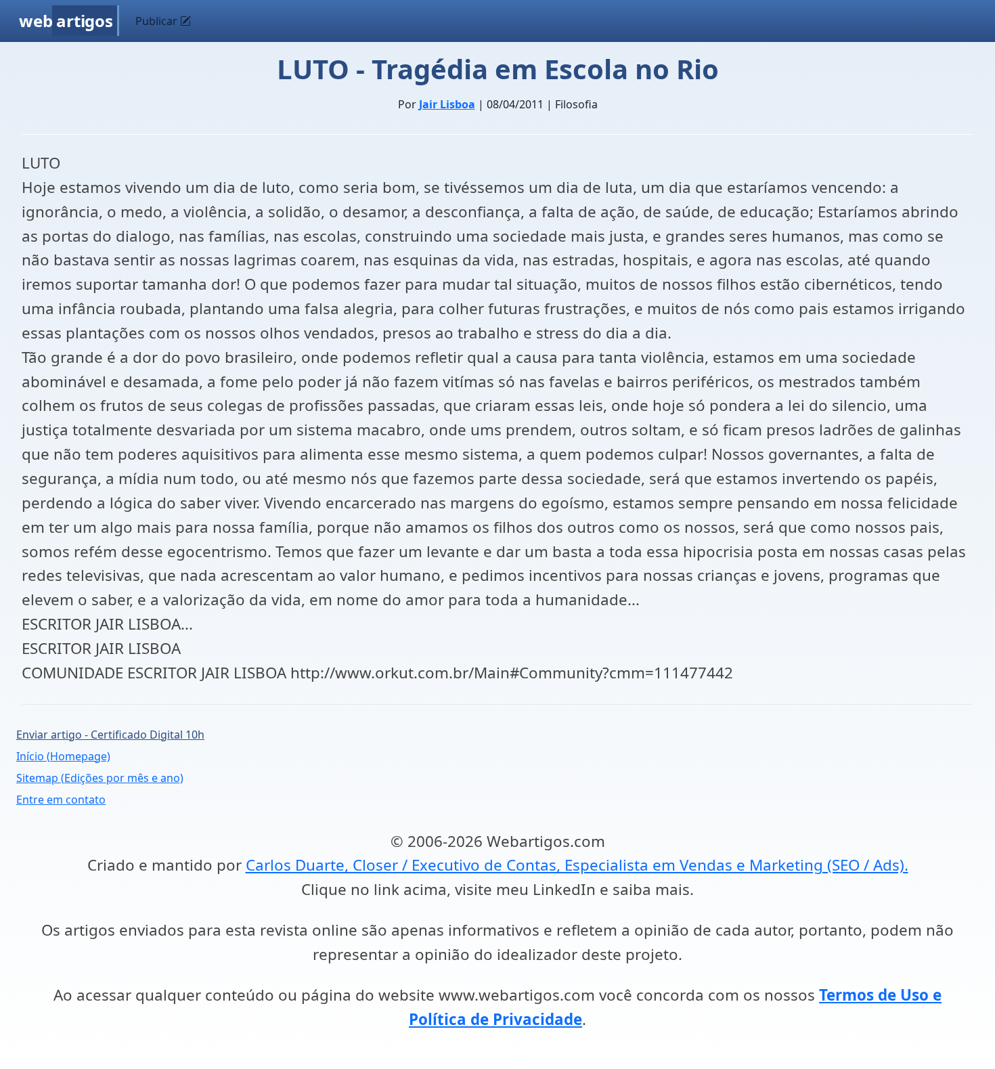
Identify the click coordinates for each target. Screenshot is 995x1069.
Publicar (157, 21)
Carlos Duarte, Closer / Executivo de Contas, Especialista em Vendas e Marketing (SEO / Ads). (577, 864)
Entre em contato (61, 799)
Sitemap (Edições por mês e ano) (99, 777)
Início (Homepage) (63, 756)
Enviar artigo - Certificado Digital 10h (110, 734)
